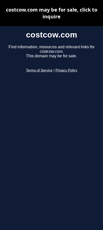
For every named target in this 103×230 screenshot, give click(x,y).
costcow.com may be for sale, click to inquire (51, 13)
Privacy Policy (66, 70)
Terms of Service (39, 70)
